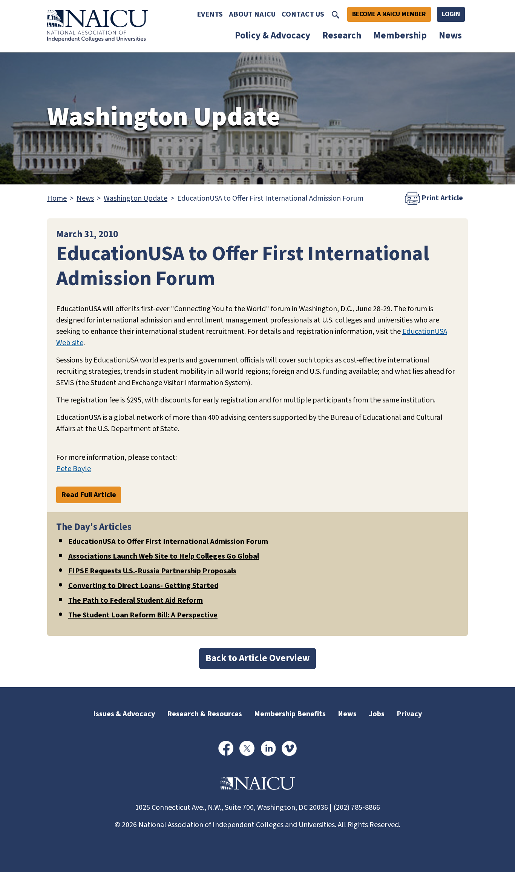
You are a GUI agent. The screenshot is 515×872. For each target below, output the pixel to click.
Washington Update (135, 198)
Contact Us (303, 14)
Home (57, 198)
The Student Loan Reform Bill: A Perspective (143, 615)
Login (451, 14)
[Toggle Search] (335, 14)
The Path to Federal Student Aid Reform (135, 600)
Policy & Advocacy (272, 35)
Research (341, 35)
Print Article (441, 197)
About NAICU (252, 14)
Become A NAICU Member (389, 14)
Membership (400, 35)
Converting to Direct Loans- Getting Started (143, 585)
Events (210, 14)
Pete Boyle (73, 469)
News (450, 35)
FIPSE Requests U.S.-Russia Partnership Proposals (152, 571)
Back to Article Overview (257, 658)
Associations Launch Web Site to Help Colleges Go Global (163, 556)
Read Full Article (88, 495)
